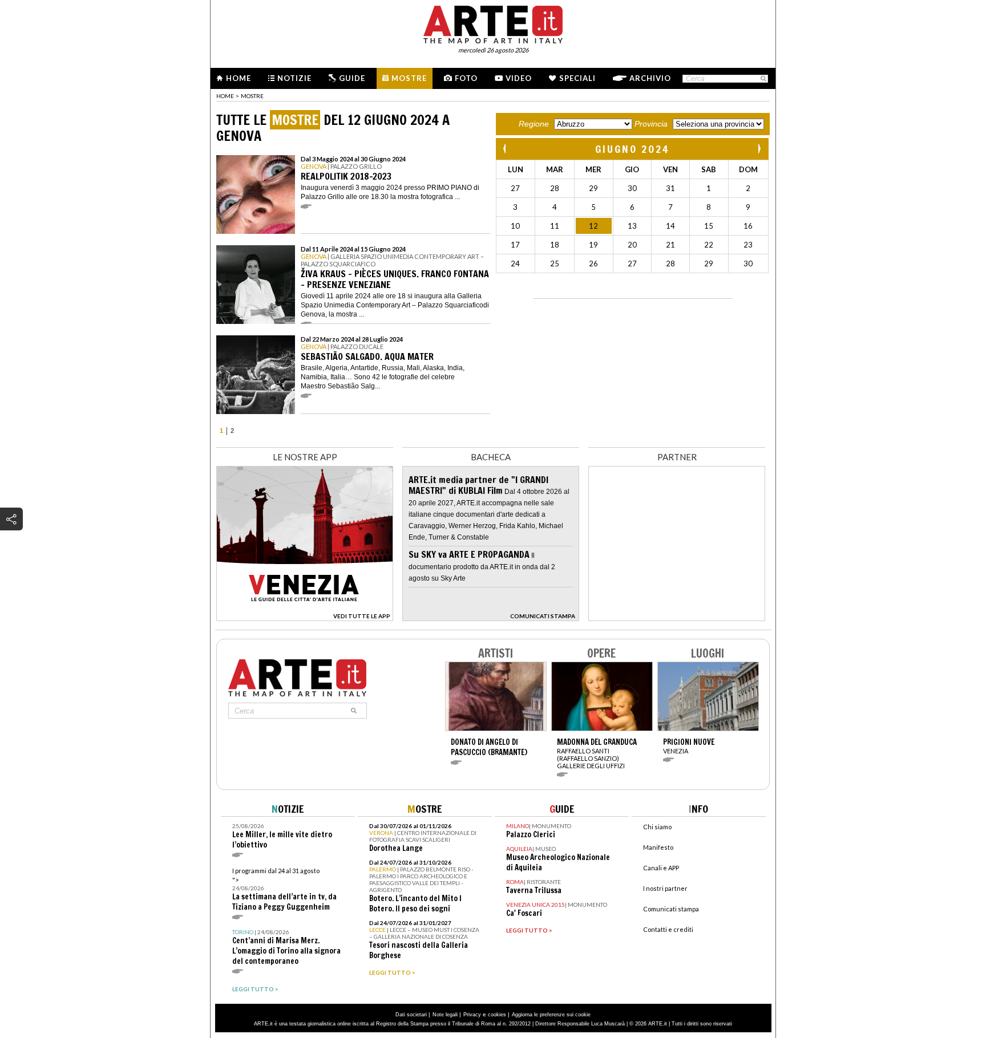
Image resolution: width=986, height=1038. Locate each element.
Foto (466, 78)
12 (593, 225)
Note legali (445, 1014)
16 (748, 225)
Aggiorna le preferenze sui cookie (551, 1014)
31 (670, 188)
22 (708, 244)
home (225, 95)
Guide (352, 78)
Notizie (294, 78)
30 (632, 188)
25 (554, 263)
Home (238, 78)
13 (632, 225)
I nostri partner (665, 888)
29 (593, 188)
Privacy (472, 1014)
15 (708, 225)
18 (554, 244)
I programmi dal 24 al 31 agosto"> (284, 889)
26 (593, 263)
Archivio (650, 78)
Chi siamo (657, 826)
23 (748, 244)
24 (515, 263)
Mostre (409, 78)
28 (554, 188)
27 (515, 188)
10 (515, 225)
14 (670, 225)
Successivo (759, 148)
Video (519, 78)
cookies (497, 1014)
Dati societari (411, 1014)
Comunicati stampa (671, 909)
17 (515, 244)
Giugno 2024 (632, 148)
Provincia (651, 123)
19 (593, 244)
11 (554, 225)
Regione (534, 123)
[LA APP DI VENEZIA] (305, 618)
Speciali (577, 78)
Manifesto (658, 847)
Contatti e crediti (668, 929)
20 (632, 244)
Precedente (505, 148)
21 (670, 244)
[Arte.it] (493, 22)
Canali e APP (661, 867)
